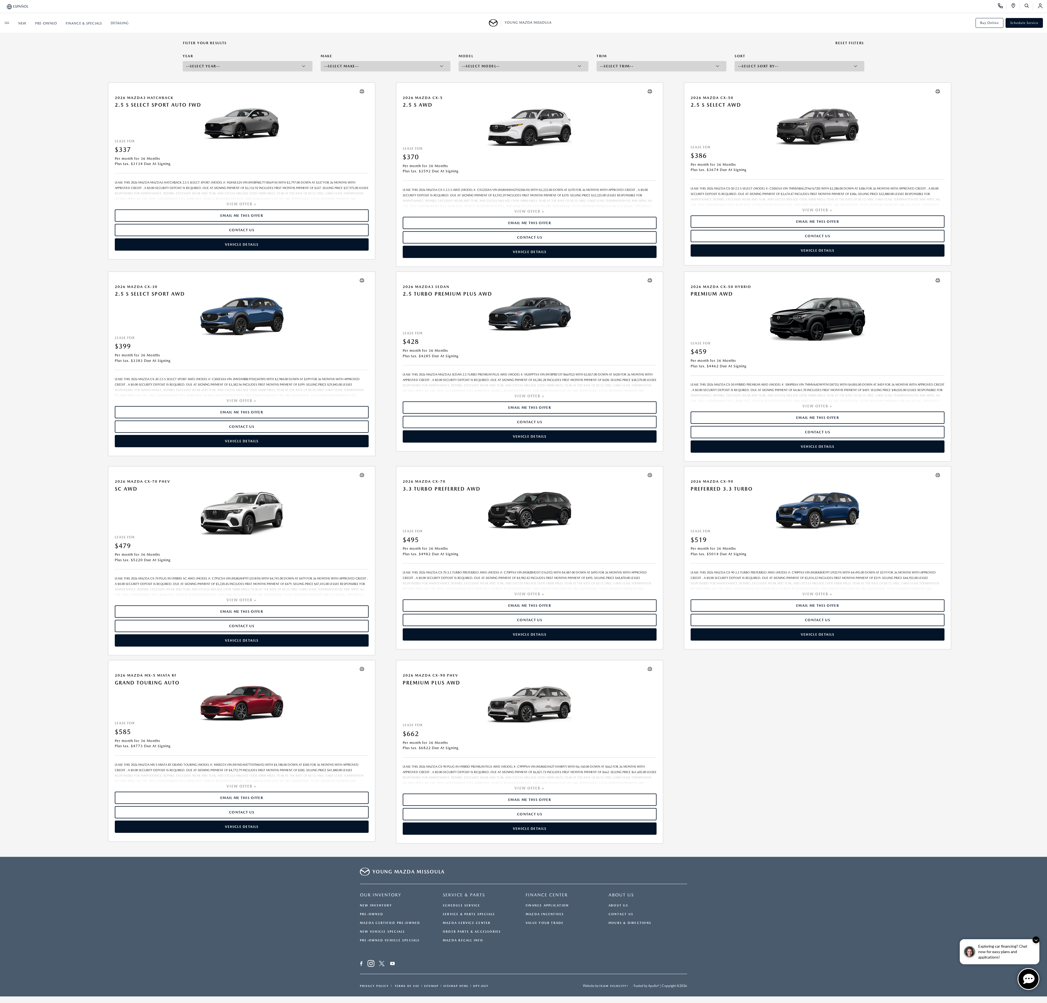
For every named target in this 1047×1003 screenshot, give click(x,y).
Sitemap (431, 985)
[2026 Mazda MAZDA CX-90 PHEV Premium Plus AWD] (530, 704)
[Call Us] (1002, 6)
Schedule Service (1024, 23)
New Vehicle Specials (382, 931)
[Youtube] (392, 964)
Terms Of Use (406, 985)
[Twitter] (381, 964)
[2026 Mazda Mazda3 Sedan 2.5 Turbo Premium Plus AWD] (530, 314)
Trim (602, 56)
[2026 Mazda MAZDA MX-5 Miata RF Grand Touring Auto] (242, 703)
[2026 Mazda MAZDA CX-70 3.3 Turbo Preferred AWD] (530, 510)
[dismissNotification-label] (1036, 939)
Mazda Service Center (467, 923)
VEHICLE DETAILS (242, 244)
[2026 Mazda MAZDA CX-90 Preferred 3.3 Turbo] (817, 510)
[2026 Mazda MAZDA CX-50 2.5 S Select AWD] (817, 126)
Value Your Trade (545, 923)
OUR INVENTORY (380, 894)
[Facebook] (361, 964)
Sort (740, 56)
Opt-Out (480, 985)
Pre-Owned (371, 914)
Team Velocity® (613, 985)
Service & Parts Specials (469, 914)
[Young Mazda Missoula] (495, 22)
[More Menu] (7, 23)
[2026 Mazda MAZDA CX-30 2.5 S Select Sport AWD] (242, 316)
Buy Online (989, 23)
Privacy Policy (374, 985)
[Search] (1028, 6)
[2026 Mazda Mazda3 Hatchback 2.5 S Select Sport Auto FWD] (242, 123)
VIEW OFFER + (242, 204)
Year (188, 56)
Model (466, 56)
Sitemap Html (455, 985)
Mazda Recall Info (463, 940)
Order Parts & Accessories (472, 931)
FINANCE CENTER (547, 894)
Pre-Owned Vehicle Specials (390, 940)
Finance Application (547, 905)
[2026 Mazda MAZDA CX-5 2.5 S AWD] (530, 127)
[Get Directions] (1015, 6)
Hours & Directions (630, 923)
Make (326, 56)
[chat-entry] (1028, 979)
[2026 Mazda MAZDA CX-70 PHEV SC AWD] (242, 513)
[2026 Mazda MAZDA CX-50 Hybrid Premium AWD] (817, 319)
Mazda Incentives (545, 914)
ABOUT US (621, 894)
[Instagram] (371, 964)
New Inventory (376, 905)
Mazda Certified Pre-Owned (390, 923)
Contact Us (621, 914)
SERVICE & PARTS (464, 894)
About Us (618, 905)
